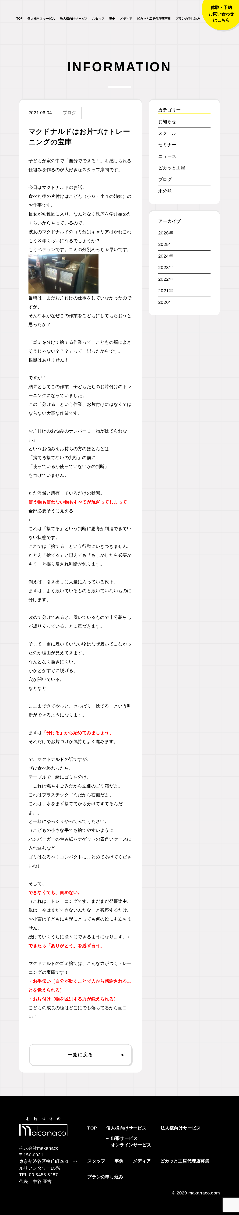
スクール (167, 133)
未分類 (165, 190)
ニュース (167, 156)
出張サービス (124, 1138)
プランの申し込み (188, 18)
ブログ (69, 112)
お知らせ (167, 121)
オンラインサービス (131, 1144)
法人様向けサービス (74, 18)
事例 (112, 18)
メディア (126, 18)
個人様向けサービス (41, 18)
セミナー (167, 144)
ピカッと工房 (171, 167)
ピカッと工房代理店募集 (154, 18)
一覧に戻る (80, 1054)
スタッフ (98, 18)
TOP (19, 18)
